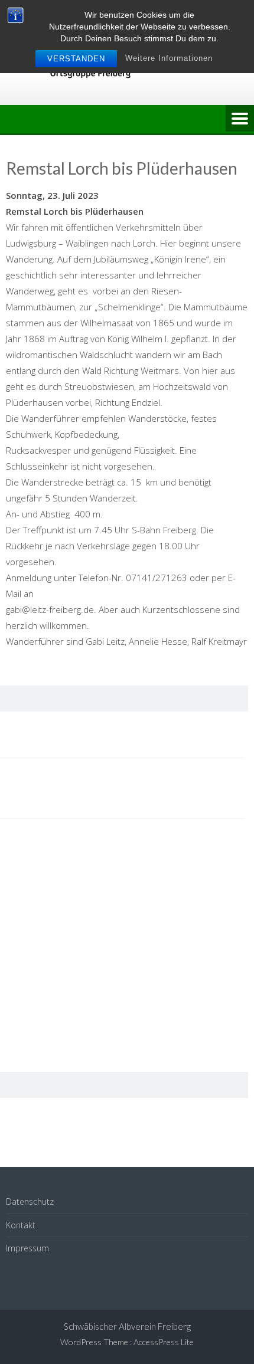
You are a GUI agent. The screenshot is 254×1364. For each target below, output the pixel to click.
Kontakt (20, 1225)
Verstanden (76, 58)
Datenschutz (30, 1201)
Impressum (27, 1248)
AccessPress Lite (163, 1342)
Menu (240, 119)
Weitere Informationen (169, 58)
